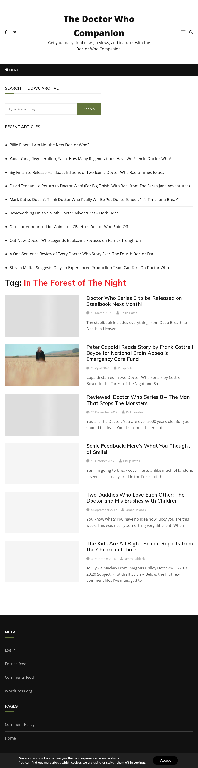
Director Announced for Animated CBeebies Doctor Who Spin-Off (69, 226)
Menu (13, 70)
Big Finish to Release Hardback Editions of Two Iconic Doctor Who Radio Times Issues (87, 172)
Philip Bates (128, 313)
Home (10, 738)
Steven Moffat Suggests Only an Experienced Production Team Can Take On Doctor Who (89, 267)
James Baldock (136, 510)
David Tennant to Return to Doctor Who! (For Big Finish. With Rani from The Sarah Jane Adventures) (100, 185)
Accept (165, 760)
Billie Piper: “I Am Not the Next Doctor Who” (49, 145)
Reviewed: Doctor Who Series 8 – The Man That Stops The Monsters (138, 400)
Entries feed (16, 663)
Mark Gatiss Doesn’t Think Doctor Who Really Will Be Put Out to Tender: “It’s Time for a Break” (94, 199)
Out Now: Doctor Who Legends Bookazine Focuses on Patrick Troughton (75, 240)
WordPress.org (18, 691)
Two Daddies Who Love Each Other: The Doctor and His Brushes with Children (135, 497)
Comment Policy (20, 724)
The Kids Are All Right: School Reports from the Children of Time (139, 546)
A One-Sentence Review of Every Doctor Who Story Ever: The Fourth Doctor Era (81, 254)
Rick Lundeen (135, 412)
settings (139, 763)
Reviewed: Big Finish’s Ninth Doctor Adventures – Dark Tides (64, 213)
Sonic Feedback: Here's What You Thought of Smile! (138, 449)
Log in (10, 650)
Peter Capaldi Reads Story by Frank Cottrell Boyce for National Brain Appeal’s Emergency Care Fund (139, 353)
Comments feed (19, 677)
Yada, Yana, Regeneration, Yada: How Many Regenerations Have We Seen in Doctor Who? (90, 158)
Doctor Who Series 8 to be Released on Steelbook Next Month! (134, 301)
